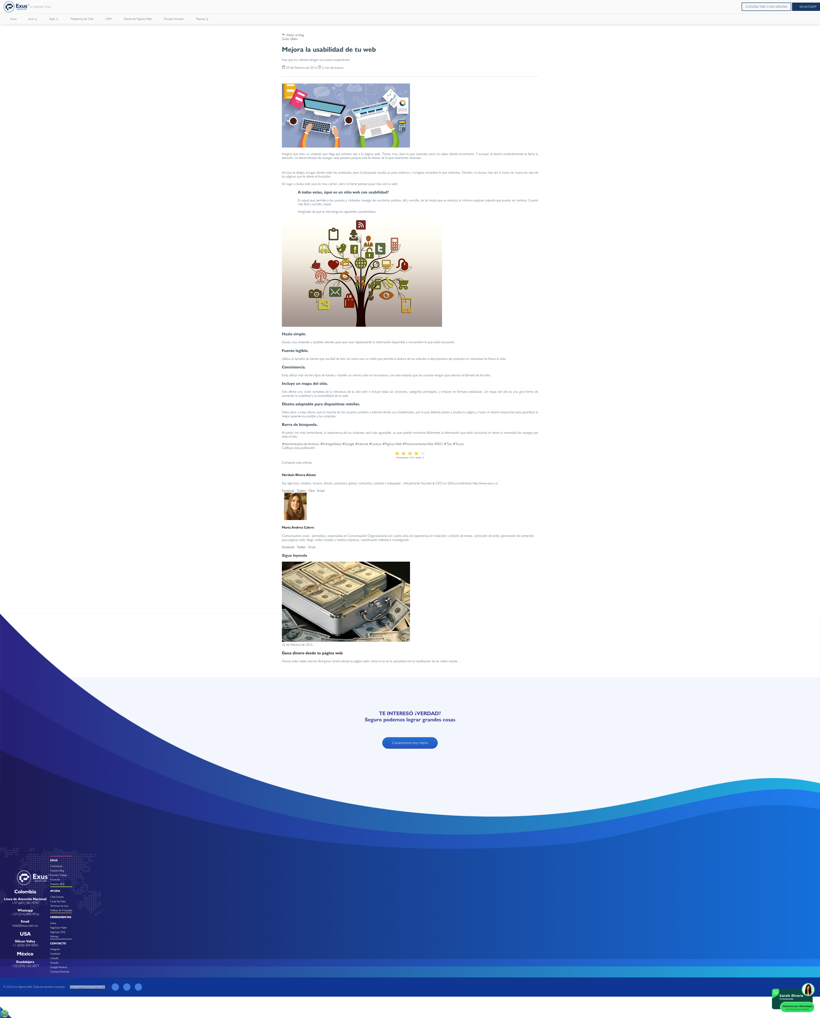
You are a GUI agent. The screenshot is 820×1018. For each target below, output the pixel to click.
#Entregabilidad (330, 444)
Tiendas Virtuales (174, 19)
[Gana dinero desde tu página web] (346, 641)
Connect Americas (59, 971)
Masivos (201, 19)
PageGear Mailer (58, 927)
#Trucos (458, 444)
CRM (108, 19)
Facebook (288, 491)
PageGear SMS (57, 932)
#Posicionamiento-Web (418, 444)
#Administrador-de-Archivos (300, 444)
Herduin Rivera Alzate (299, 475)
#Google (348, 444)
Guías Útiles (290, 39)
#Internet (361, 444)
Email (320, 491)
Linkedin (54, 958)
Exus (31, 19)
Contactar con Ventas (766, 7)
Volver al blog (294, 35)
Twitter (301, 491)
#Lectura (375, 444)
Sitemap (54, 936)
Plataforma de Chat (82, 19)
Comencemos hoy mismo (410, 743)
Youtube (54, 962)
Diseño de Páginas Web (138, 19)
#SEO (438, 444)
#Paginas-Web (392, 444)
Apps (52, 19)
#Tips (448, 444)
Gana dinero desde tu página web (312, 652)
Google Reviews (58, 967)
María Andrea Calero (298, 527)
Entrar (53, 923)
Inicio (13, 19)
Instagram (55, 949)
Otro (311, 491)
